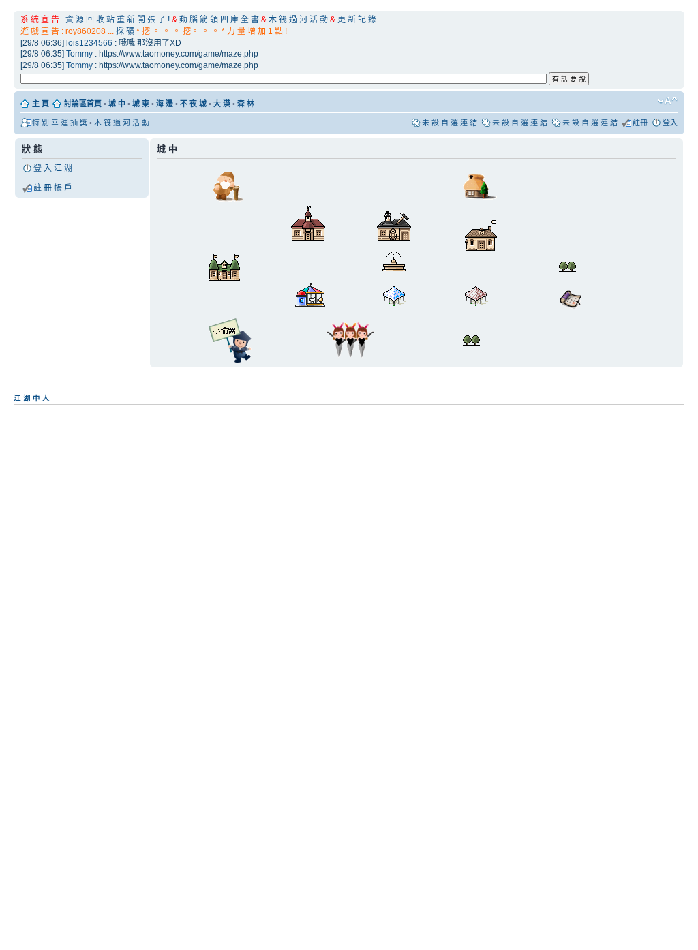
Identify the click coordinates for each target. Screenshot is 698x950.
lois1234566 (89, 43)
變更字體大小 (668, 101)
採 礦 (125, 31)
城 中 (116, 103)
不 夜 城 (193, 103)
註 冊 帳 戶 (52, 188)
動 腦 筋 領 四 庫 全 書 (219, 20)
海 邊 (164, 103)
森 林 (245, 103)
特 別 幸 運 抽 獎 (59, 123)
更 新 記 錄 (356, 20)
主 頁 (40, 103)
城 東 (140, 103)
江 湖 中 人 (32, 398)
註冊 (640, 123)
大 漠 (221, 103)
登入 (670, 123)
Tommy (79, 54)
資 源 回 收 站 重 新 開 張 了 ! (117, 20)
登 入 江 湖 (52, 168)
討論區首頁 (83, 103)
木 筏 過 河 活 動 (299, 20)
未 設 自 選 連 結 (449, 123)
